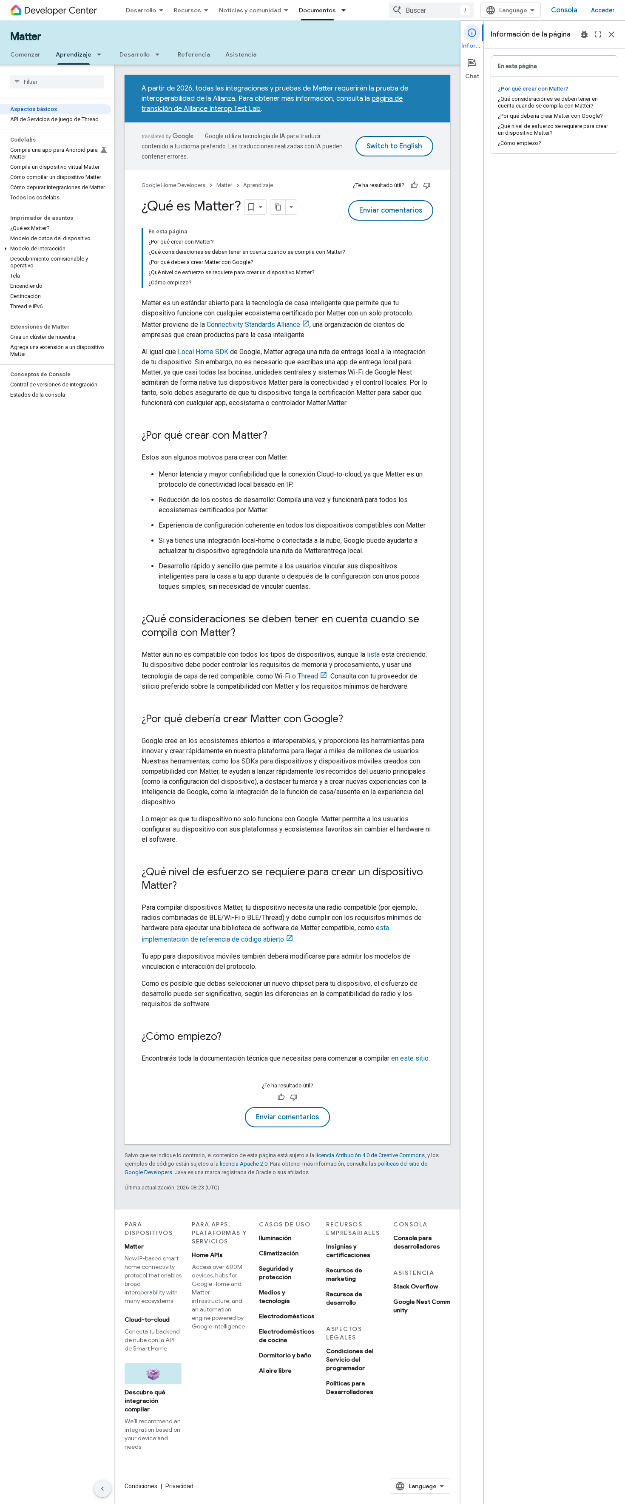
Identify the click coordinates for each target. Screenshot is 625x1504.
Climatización (278, 1253)
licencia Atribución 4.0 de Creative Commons (370, 1155)
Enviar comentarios (390, 210)
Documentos (317, 10)
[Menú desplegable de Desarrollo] (160, 54)
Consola (564, 10)
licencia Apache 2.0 (243, 1164)
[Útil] (414, 185)
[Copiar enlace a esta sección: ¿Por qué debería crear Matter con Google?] (351, 720)
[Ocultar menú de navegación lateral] (102, 1488)
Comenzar (25, 54)
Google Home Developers (173, 185)
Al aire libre (275, 1370)
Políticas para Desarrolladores (349, 1387)
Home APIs (207, 1255)
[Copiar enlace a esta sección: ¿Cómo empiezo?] (230, 1037)
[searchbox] (57, 81)
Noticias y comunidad (250, 10)
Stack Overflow (415, 1286)
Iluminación (275, 1238)
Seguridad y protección (276, 1273)
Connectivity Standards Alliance (253, 325)
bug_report (584, 34)
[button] (55, 249)
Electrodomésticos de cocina (287, 1336)
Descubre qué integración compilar (145, 1400)
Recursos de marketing (344, 1274)
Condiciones (141, 1486)
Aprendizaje (73, 54)
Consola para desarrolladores (416, 1242)
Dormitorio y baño (285, 1355)
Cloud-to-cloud (147, 1319)
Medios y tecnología (274, 1296)
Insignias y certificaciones (348, 1251)
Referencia (194, 54)
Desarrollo (141, 10)
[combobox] (431, 10)
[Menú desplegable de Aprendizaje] (101, 54)
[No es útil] (426, 185)
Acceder (603, 10)
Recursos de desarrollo (344, 1298)
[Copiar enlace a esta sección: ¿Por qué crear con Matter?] (275, 436)
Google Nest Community (421, 1306)
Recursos (187, 10)
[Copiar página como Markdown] (278, 207)
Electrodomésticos (287, 1316)
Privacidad (179, 1486)
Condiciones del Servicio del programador (349, 1359)
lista (373, 654)
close (611, 34)
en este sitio (410, 1058)
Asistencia (240, 54)
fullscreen (598, 34)
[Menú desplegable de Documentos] (346, 10)
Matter (25, 36)
